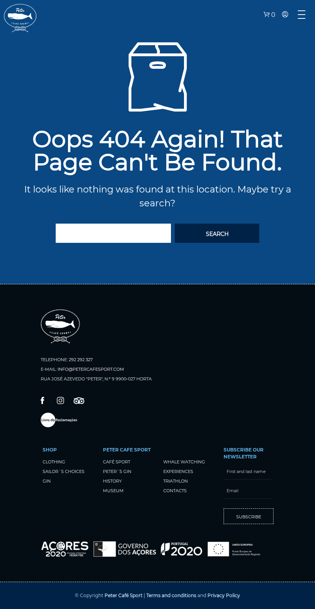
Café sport (116, 462)
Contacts (175, 490)
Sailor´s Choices (64, 471)
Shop (50, 450)
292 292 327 (81, 359)
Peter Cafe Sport (127, 450)
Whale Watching (184, 462)
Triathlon (175, 481)
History (112, 481)
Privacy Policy (223, 595)
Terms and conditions (171, 595)
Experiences (178, 471)
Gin (47, 481)
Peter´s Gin (117, 471)
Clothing (54, 462)
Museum (113, 490)
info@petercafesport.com (91, 369)
